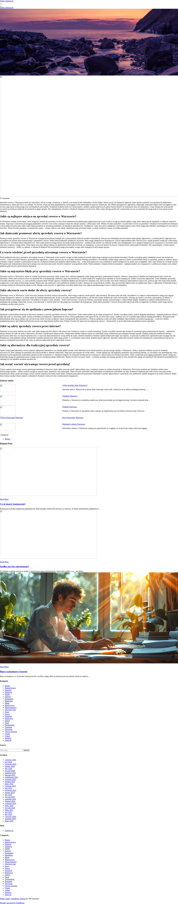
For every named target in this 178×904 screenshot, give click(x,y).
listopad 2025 (10, 775)
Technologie (9, 725)
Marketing (9, 701)
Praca (7, 712)
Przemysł (8, 716)
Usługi (7, 736)
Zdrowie (8, 740)
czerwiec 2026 (10, 760)
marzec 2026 (10, 766)
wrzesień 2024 (10, 803)
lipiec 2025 (9, 784)
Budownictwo (10, 688)
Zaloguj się (9, 830)
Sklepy (7, 721)
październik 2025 (11, 777)
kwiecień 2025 (10, 790)
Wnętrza (8, 738)
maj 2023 (8, 812)
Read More (4, 499)
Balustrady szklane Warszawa (73, 424)
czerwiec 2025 (10, 786)
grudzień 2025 (10, 773)
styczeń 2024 (10, 808)
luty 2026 (8, 768)
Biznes (19, 49)
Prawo (7, 714)
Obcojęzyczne (10, 710)
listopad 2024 (10, 801)
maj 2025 (8, 788)
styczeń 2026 (10, 771)
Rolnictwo (9, 718)
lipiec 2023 (9, 810)
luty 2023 (8, 814)
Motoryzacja (9, 705)
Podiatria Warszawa (69, 396)
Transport (8, 727)
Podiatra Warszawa (69, 407)
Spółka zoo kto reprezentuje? (14, 566)
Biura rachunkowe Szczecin (13, 671)
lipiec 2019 (9, 821)
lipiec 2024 (9, 806)
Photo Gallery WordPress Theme (13, 899)
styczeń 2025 (10, 797)
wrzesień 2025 (10, 779)
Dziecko (8, 690)
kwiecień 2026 (10, 764)
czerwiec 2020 (10, 817)
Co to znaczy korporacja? (13, 504)
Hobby (7, 694)
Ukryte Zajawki (11, 732)
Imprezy (8, 697)
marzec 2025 (10, 793)
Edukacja (8, 692)
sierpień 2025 (10, 782)
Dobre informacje (6, 1)
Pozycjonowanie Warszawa (72, 418)
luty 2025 (8, 795)
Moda (7, 703)
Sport (7, 723)
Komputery (9, 699)
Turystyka (8, 729)
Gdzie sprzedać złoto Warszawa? (75, 385)
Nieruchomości (10, 708)
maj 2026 (8, 762)
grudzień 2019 (10, 819)
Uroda (7, 734)
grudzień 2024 (10, 799)
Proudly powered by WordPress (12, 903)
